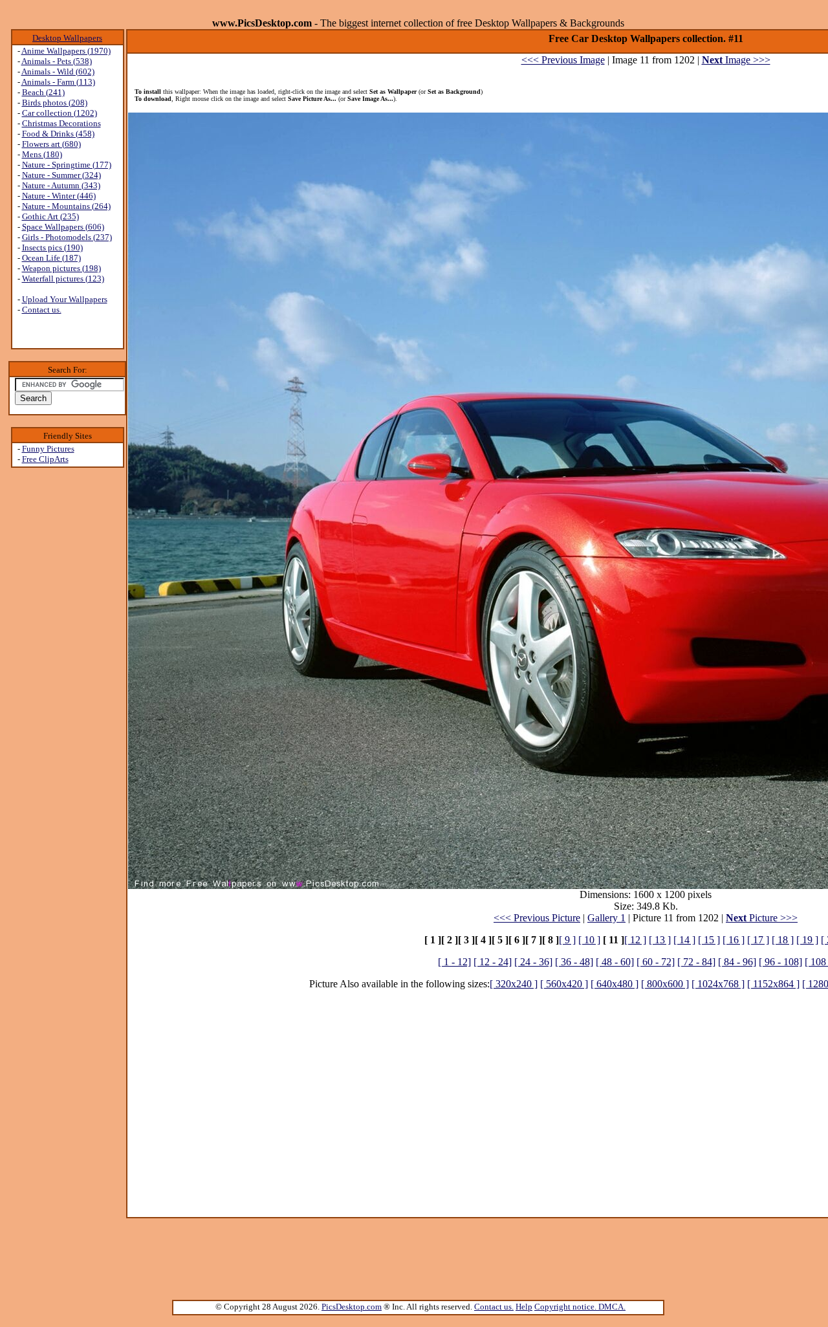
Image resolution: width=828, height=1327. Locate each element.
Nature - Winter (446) (59, 196)
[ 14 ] (684, 939)
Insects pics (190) (52, 247)
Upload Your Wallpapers (64, 299)
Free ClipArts (45, 459)
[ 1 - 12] (454, 961)
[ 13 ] (660, 939)
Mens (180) (42, 154)
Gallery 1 (606, 917)
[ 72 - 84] (696, 961)
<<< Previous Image (563, 59)
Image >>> (736, 59)
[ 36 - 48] (574, 961)
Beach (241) (43, 92)
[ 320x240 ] (514, 983)
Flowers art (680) (51, 144)
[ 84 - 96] (737, 961)
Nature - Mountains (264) (66, 206)
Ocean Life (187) (51, 258)
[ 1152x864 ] (773, 983)
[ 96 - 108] (780, 961)
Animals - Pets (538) (56, 61)
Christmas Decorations (61, 123)
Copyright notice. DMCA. (580, 1306)
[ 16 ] (734, 939)
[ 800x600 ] (665, 983)
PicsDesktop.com (351, 1306)
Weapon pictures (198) (61, 268)
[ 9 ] (567, 939)
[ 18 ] (783, 939)
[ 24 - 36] (533, 961)
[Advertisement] (67, 673)
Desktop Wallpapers (67, 38)
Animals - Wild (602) (57, 71)
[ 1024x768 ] (718, 983)
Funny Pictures (48, 449)
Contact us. (41, 309)
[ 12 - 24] (493, 961)
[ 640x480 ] (614, 983)
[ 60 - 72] (656, 961)
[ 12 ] (635, 939)
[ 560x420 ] (564, 983)
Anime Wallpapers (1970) (66, 51)
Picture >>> (762, 917)
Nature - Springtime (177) (66, 165)
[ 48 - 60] (615, 961)
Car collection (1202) (59, 113)
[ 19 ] (807, 939)
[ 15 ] (709, 939)
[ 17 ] (758, 939)
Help (524, 1306)
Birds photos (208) (54, 102)
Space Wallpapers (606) (63, 227)
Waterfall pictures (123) (63, 278)
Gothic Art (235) (50, 216)
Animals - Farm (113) (58, 82)
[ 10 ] (589, 939)
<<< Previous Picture (537, 917)
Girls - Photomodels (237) (67, 237)
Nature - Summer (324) (61, 175)
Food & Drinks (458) (58, 133)
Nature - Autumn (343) (61, 185)
